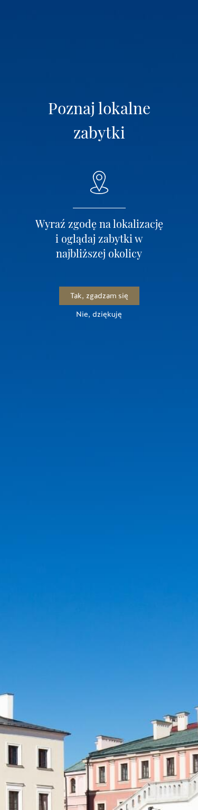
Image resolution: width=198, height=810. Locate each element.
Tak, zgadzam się (99, 296)
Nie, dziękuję (99, 314)
